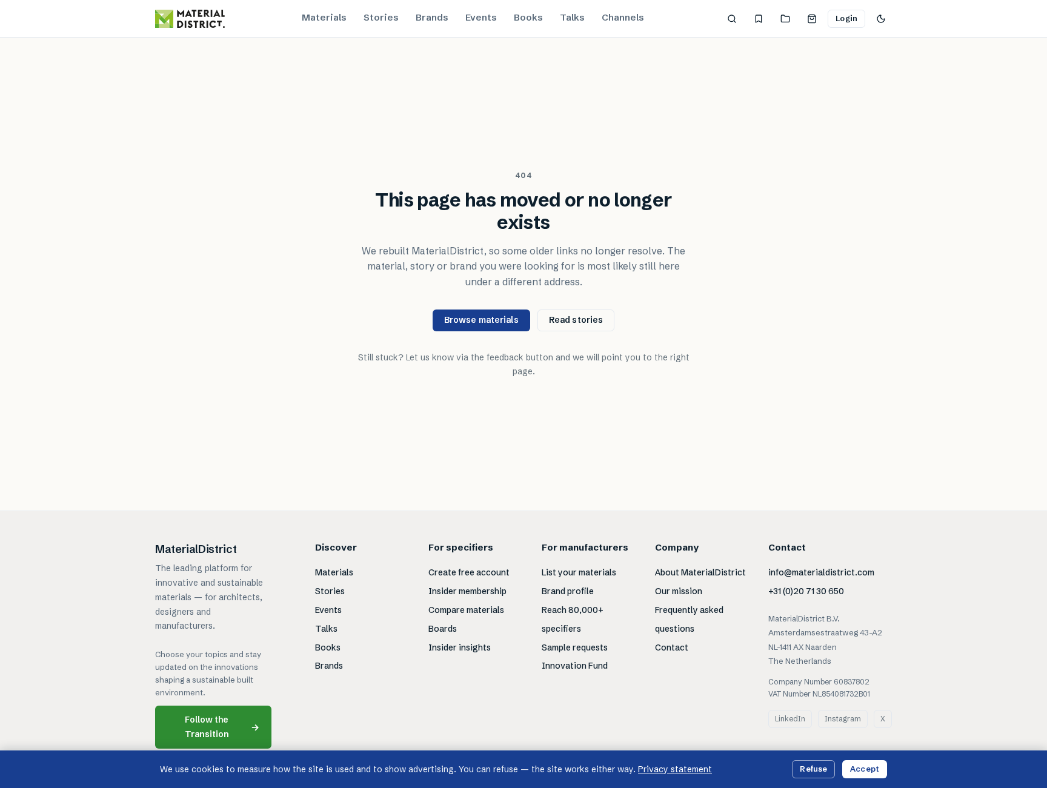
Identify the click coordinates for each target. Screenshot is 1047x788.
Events (481, 17)
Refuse (813, 768)
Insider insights (459, 647)
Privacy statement (675, 769)
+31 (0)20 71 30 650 (806, 591)
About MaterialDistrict (700, 572)
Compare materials (466, 609)
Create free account (469, 572)
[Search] (732, 19)
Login (846, 18)
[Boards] (785, 19)
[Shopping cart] (812, 19)
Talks (572, 17)
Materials (324, 17)
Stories (381, 17)
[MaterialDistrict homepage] (190, 19)
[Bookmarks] (758, 19)
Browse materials (481, 319)
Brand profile (568, 591)
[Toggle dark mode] (881, 19)
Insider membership (467, 591)
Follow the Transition (222, 726)
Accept (864, 768)
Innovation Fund (575, 665)
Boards (442, 628)
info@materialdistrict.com (821, 572)
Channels (623, 17)
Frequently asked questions (689, 619)
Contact (671, 647)
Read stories (576, 319)
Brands (432, 17)
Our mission (678, 591)
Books (528, 17)
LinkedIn (790, 718)
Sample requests (575, 647)
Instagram (843, 718)
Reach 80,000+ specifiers (572, 619)
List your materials (579, 572)
